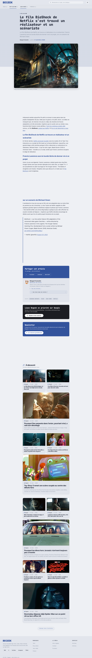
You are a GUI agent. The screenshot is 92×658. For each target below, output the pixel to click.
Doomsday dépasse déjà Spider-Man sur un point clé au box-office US (44, 615)
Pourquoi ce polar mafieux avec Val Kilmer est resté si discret (34, 643)
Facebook (31, 274)
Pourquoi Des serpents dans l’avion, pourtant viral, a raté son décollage (45, 424)
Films (42, 298)
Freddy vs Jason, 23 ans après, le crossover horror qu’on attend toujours (33, 578)
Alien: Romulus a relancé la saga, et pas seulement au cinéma (34, 515)
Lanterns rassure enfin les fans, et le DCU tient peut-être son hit (58, 515)
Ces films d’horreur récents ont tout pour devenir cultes (58, 387)
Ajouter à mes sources (35, 315)
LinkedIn (39, 274)
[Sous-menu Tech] (6, 6)
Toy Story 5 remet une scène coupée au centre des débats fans (45, 487)
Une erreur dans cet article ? (40, 292)
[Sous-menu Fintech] (35, 6)
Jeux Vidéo (49, 298)
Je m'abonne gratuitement (35, 332)
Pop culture (13, 6)
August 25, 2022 (42, 234)
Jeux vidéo (23, 6)
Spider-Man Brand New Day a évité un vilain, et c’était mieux (57, 643)
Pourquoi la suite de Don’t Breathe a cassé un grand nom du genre (34, 450)
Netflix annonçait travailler (41, 141)
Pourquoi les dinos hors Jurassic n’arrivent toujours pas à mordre (45, 551)
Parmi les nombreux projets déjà (55, 126)
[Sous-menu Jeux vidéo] (27, 6)
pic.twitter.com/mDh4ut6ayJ (33, 231)
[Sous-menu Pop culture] (17, 6)
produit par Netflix (43, 128)
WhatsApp (47, 274)
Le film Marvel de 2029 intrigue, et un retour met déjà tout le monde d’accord (33, 388)
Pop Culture (24, 13)
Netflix (56, 298)
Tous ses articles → (36, 288)
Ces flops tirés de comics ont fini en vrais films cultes (58, 450)
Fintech (32, 6)
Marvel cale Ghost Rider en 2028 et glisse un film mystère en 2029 (58, 577)
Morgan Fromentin (24, 39)
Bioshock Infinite (34, 298)
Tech (4, 6)
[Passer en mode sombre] (87, 2)
